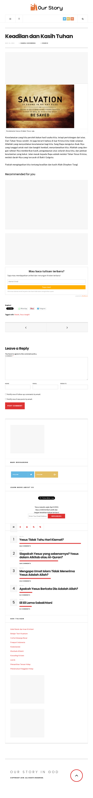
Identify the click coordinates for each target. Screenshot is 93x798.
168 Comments (25, 563)
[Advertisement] (46, 68)
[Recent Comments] (33, 527)
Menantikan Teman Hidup (20, 664)
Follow (15, 474)
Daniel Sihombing (28, 43)
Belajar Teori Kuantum (19, 633)
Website (63, 383)
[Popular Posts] (13, 527)
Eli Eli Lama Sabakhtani (35, 603)
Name (7, 383)
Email (35, 383)
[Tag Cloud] (40, 527)
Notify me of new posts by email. (19, 399)
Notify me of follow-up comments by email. (24, 394)
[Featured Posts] (20, 527)
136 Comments (25, 581)
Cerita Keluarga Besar (18, 638)
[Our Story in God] (46, 7)
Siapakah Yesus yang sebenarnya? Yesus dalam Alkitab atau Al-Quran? (48, 555)
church (45, 43)
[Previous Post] (25, 327)
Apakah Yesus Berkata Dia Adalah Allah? (48, 589)
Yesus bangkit (25, 315)
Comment (9, 356)
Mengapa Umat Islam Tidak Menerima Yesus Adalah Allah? (47, 573)
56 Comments (24, 595)
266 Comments (25, 546)
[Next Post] (67, 327)
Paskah (16, 315)
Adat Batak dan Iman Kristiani (22, 629)
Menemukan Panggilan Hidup (21, 669)
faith (21, 536)
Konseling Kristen (17, 655)
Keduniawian (15, 647)
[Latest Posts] (27, 527)
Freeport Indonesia (17, 642)
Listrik (12, 660)
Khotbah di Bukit (17, 651)
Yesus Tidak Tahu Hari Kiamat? (41, 540)
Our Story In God (34, 772)
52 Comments (24, 609)
